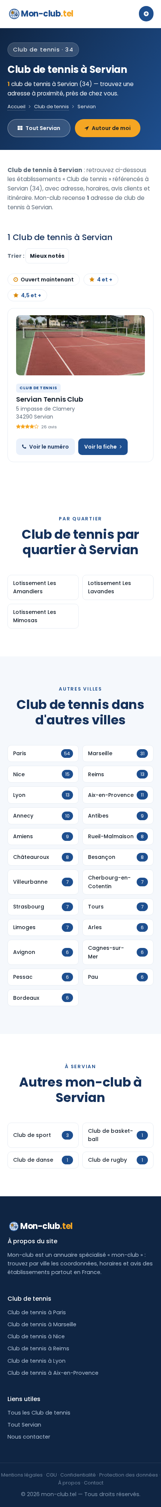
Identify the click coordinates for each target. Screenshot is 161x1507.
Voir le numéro (49, 446)
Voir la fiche (100, 446)
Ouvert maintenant (47, 279)
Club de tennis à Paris (36, 1312)
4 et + (104, 279)
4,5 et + (31, 295)
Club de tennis (51, 106)
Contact (93, 1482)
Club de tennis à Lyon (36, 1361)
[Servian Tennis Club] (80, 345)
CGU (51, 1474)
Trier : (16, 256)
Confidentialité (78, 1474)
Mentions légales (22, 1474)
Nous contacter (28, 1436)
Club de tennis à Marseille (41, 1324)
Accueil (16, 106)
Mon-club (47, 14)
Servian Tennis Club (49, 399)
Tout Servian (42, 128)
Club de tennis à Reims (38, 1348)
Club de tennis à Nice (36, 1336)
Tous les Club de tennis (38, 1412)
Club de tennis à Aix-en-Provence (52, 1373)
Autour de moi (111, 128)
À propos (69, 1482)
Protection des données (128, 1474)
